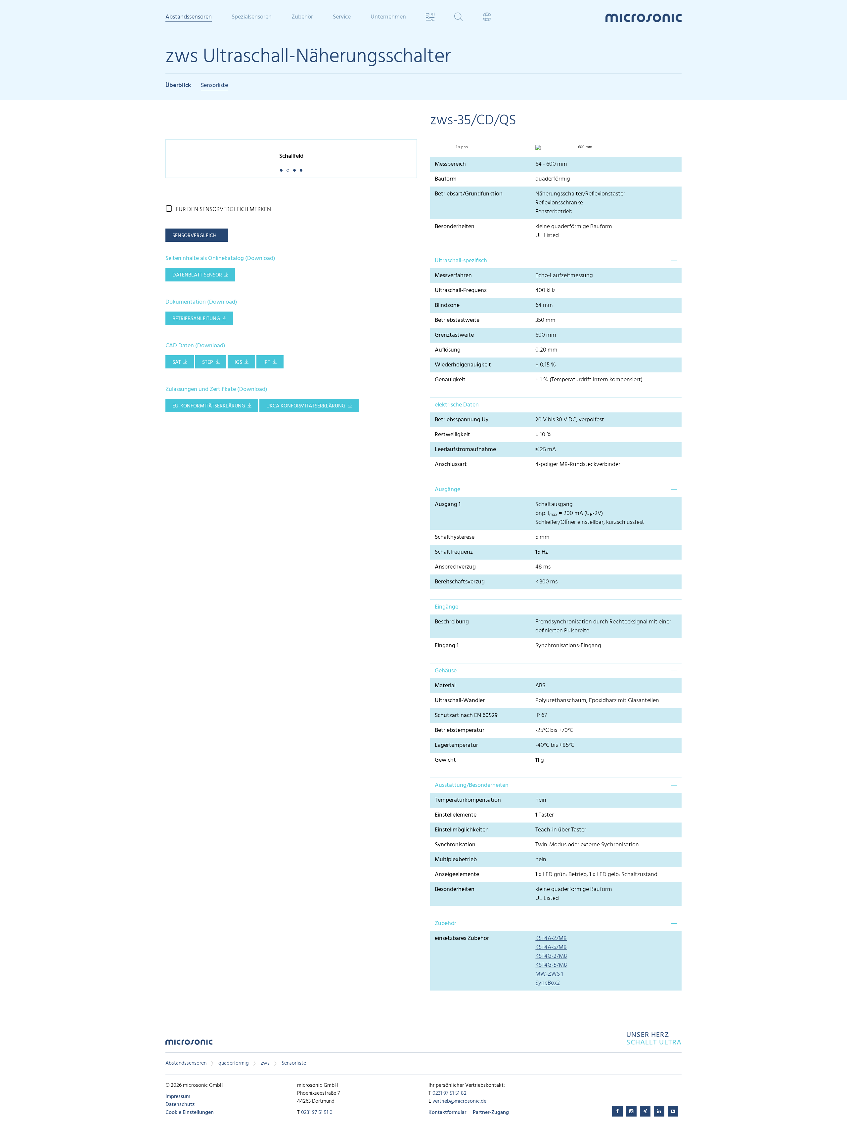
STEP (207, 362)
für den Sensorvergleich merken (223, 209)
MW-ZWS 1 (549, 974)
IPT (266, 362)
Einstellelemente (455, 815)
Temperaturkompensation (468, 800)
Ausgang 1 (448, 504)
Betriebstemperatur (459, 730)
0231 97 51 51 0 (317, 1112)
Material (445, 686)
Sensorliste (214, 86)
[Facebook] (617, 1111)
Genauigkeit (450, 380)
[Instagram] (631, 1111)
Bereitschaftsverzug (460, 582)
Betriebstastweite (457, 320)
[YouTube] (673, 1111)
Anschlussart (451, 464)
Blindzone (447, 305)
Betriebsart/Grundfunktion (469, 194)
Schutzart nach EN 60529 (466, 715)
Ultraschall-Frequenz (461, 290)
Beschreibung (452, 622)
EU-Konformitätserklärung (208, 406)
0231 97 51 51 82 (449, 1093)
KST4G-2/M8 (551, 956)
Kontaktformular (447, 1112)
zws (265, 1063)
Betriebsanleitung (196, 319)
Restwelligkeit (452, 435)
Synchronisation (455, 845)
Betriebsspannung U (461, 420)
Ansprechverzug (455, 567)
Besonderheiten (454, 227)
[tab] (556, 260)
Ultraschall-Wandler (460, 700)
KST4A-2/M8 (551, 938)
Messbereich (450, 164)
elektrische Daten (457, 405)
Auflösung (448, 350)
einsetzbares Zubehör (462, 938)
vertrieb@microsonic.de (459, 1101)
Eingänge (446, 607)
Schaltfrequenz (454, 552)
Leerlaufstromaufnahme (465, 449)
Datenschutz (180, 1104)
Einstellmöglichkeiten (462, 830)
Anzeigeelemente (457, 874)
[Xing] (645, 1111)
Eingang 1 (447, 646)
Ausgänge (447, 489)
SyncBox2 (547, 983)
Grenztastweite (454, 335)
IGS (238, 362)
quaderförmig (233, 1063)
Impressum (177, 1096)
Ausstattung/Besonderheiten (472, 785)
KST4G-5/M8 (551, 965)
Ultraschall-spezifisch (461, 260)
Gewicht (445, 760)
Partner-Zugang (491, 1112)
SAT (176, 362)
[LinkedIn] (659, 1111)
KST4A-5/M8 (551, 947)
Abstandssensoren (185, 1063)
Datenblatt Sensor (197, 275)
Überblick (178, 86)
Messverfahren (453, 275)
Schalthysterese (454, 537)
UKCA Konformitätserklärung (305, 406)
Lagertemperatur (456, 745)
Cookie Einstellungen (189, 1112)
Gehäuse (446, 670)
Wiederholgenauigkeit (463, 365)
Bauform (446, 179)
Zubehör (445, 923)
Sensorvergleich (194, 236)
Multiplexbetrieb (456, 860)
